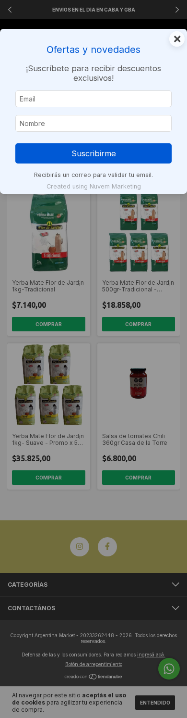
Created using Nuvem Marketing (94, 186)
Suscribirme (93, 153)
